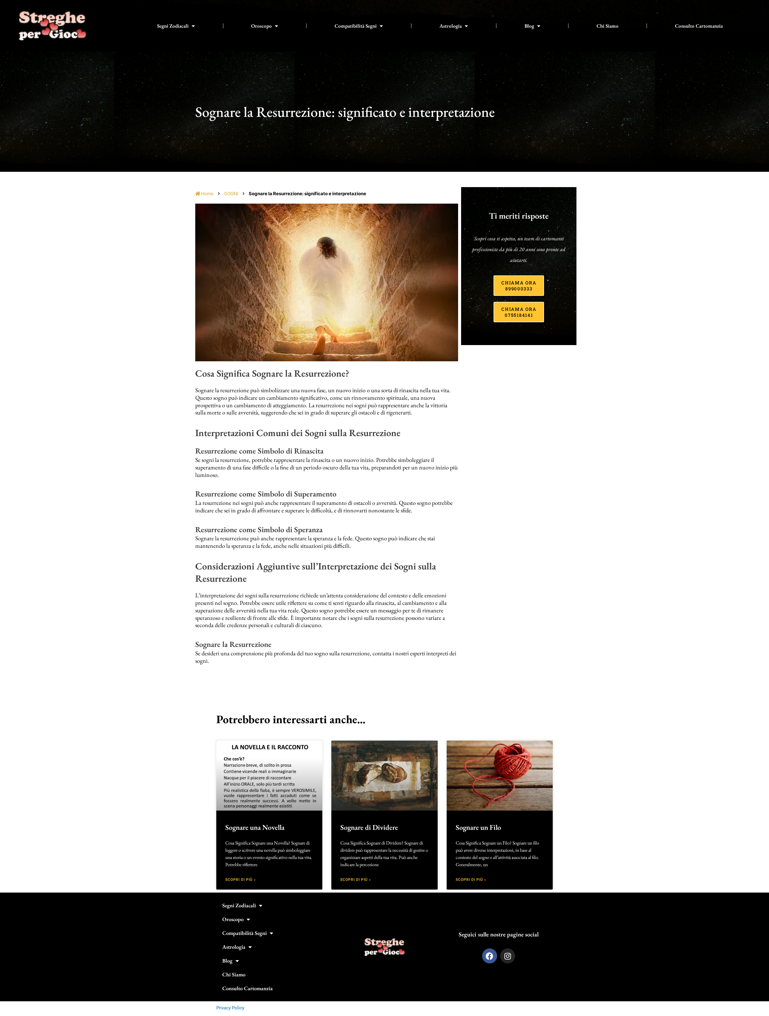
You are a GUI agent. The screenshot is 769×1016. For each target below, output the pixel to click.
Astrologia (450, 26)
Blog (529, 26)
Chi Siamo (608, 26)
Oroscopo (261, 26)
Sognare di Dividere (369, 827)
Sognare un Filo (478, 827)
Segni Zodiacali (173, 26)
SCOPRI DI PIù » (240, 880)
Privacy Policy (230, 1008)
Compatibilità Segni (356, 26)
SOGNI (231, 193)
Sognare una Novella (254, 827)
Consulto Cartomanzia (699, 26)
